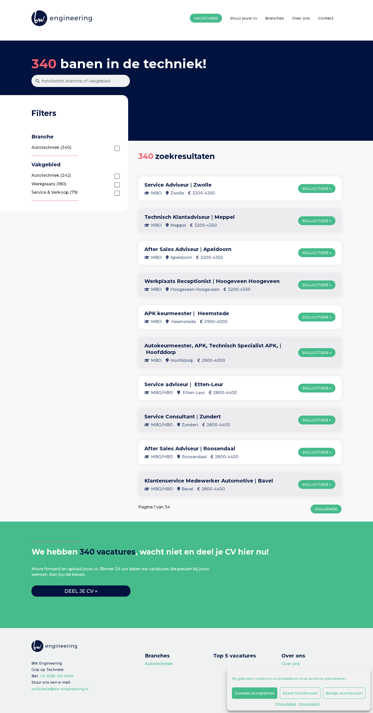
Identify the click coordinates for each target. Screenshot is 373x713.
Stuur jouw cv (243, 18)
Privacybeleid (285, 704)
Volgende (326, 509)
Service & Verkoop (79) (54, 192)
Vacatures (206, 18)
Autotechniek (159, 663)
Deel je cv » (80, 591)
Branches (274, 18)
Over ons (301, 18)
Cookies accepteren (255, 693)
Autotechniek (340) (51, 147)
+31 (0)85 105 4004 (56, 676)
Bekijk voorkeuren (344, 693)
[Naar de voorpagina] (61, 18)
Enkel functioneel (300, 693)
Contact (325, 18)
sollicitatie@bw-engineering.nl (59, 689)
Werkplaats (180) (48, 184)
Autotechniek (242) (51, 175)
